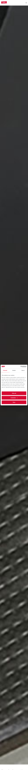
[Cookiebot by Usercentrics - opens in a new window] (20, 366)
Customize (13, 397)
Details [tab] (14, 370)
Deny (14, 402)
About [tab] (22, 370)
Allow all (14, 393)
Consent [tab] (5, 370)
